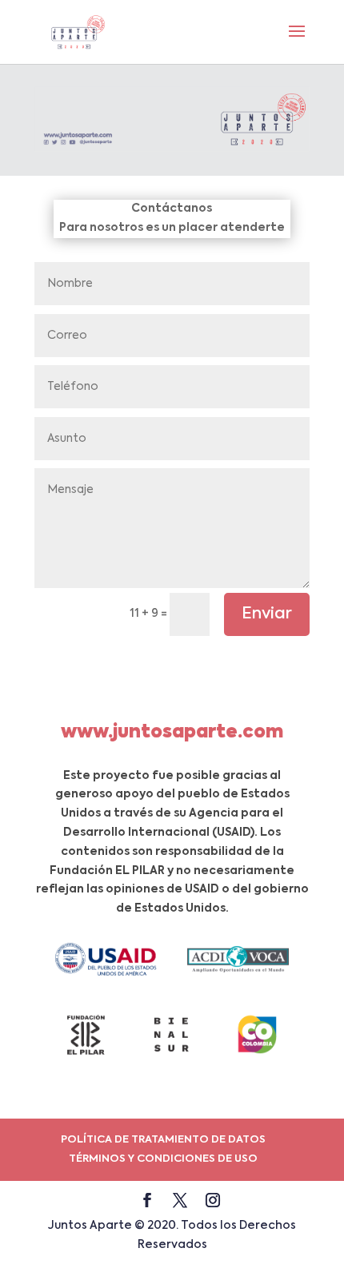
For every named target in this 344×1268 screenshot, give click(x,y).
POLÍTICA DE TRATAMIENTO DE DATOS (163, 1140)
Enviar (267, 614)
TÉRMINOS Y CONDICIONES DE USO (163, 1159)
